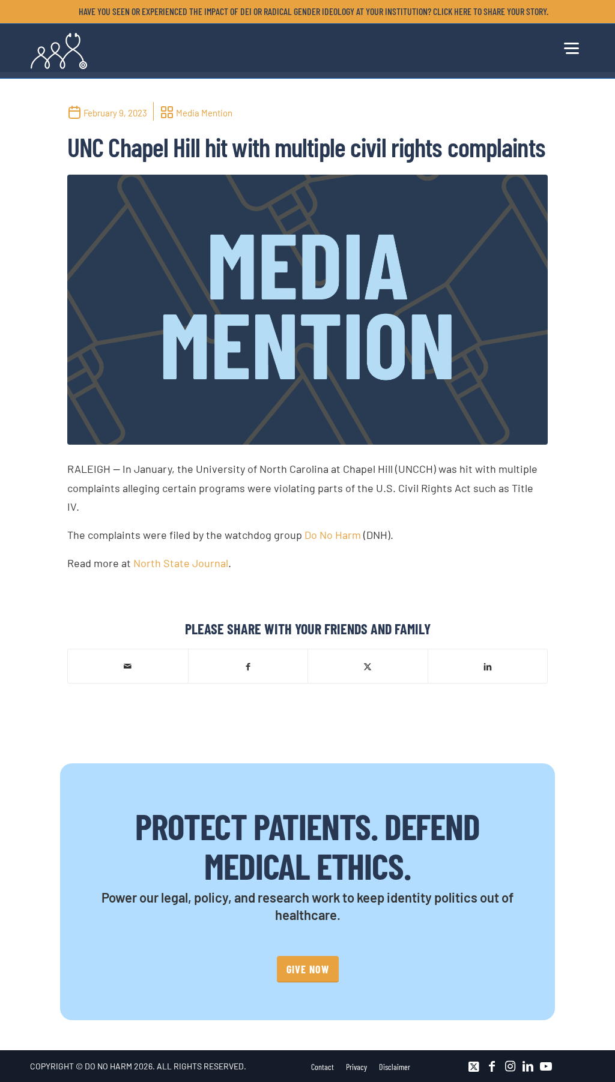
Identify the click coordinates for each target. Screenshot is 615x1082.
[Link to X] (474, 1066)
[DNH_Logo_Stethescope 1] (59, 51)
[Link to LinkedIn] (528, 1066)
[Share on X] (368, 665)
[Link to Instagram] (510, 1066)
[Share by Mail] (128, 666)
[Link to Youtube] (546, 1066)
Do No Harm (332, 534)
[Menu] (570, 46)
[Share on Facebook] (248, 665)
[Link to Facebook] (492, 1066)
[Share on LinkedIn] (488, 665)
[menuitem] (310, 11)
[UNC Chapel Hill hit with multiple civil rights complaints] (307, 310)
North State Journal (180, 563)
